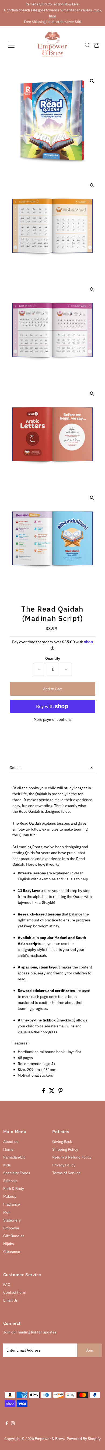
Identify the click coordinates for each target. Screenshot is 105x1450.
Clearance (11, 1251)
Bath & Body (13, 1188)
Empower (11, 1228)
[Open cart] (96, 45)
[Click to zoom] (92, 81)
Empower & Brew (49, 1438)
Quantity (52, 658)
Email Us (10, 1300)
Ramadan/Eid (14, 1157)
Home (8, 1149)
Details (16, 767)
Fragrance (11, 1204)
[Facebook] (6, 1423)
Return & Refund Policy (72, 1157)
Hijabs (8, 1243)
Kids (7, 1165)
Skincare (10, 1180)
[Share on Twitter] (52, 1092)
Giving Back (62, 1141)
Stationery (12, 1220)
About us (10, 1141)
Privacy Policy (63, 1165)
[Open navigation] (15, 45)
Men (6, 1212)
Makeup (9, 1196)
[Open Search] (87, 45)
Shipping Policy (65, 1149)
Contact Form (14, 1292)
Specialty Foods (16, 1172)
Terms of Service (66, 1172)
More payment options (53, 719)
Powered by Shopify (84, 1438)
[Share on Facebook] (44, 1092)
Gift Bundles (13, 1235)
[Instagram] (13, 1423)
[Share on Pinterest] (60, 1092)
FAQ (6, 1284)
